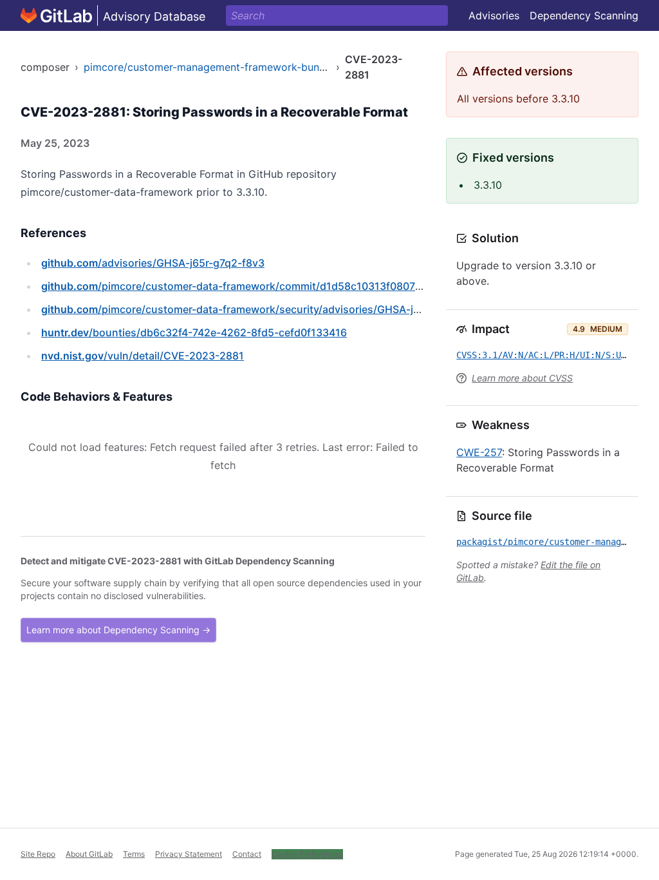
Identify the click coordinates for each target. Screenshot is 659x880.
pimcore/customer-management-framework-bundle (209, 67)
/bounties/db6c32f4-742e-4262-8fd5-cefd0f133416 (194, 332)
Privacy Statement (188, 854)
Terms (134, 854)
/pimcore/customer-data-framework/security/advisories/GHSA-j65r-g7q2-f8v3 (263, 309)
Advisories (494, 15)
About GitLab (89, 854)
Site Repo (38, 854)
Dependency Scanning (584, 15)
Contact (246, 854)
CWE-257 (479, 452)
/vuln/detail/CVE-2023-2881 (142, 355)
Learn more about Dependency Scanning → (118, 629)
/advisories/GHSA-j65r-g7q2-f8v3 (153, 262)
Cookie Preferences (307, 854)
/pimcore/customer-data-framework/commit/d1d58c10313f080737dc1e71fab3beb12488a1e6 (298, 286)
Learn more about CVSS (522, 377)
